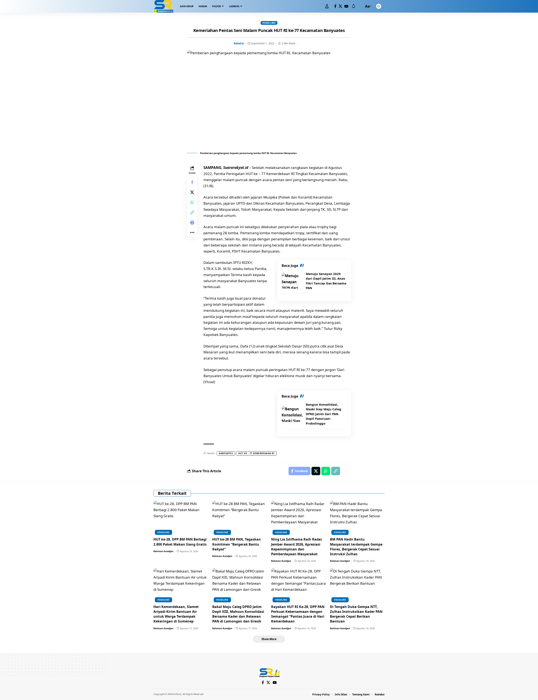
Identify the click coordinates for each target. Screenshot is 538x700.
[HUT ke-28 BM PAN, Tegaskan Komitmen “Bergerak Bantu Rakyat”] (239, 517)
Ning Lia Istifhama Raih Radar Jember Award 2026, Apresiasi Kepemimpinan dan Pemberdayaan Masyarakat (296, 546)
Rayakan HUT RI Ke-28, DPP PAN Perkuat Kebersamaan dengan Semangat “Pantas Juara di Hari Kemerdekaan (297, 614)
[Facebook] (335, 6)
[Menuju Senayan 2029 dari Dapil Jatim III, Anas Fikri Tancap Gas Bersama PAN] (292, 281)
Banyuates (226, 453)
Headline (269, 22)
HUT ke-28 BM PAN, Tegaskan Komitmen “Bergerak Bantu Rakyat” (236, 544)
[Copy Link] (192, 212)
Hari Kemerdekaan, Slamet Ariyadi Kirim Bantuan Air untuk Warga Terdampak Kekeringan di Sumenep (176, 614)
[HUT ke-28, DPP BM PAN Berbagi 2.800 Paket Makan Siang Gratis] (180, 517)
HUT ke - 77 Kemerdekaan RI (256, 453)
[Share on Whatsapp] (192, 202)
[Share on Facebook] (192, 182)
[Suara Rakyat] (163, 6)
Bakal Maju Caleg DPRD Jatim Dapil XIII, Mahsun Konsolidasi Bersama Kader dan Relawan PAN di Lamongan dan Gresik (238, 614)
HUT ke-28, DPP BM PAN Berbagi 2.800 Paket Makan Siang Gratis (180, 541)
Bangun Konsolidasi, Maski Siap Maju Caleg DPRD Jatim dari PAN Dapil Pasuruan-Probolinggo (323, 413)
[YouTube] (346, 6)
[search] (360, 6)
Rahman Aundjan (163, 551)
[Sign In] (327, 6)
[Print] (192, 222)
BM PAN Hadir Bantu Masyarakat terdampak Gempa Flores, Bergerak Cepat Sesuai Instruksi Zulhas (356, 546)
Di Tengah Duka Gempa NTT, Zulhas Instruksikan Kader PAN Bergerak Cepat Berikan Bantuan (356, 614)
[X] (340, 6)
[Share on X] (192, 192)
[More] (192, 233)
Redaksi (239, 43)
